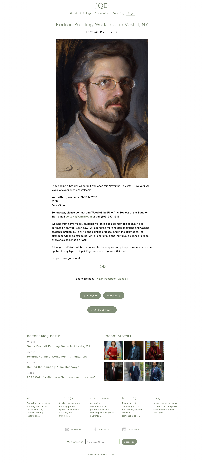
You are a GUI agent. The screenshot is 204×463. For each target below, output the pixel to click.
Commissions (102, 13)
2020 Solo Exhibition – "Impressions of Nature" (61, 377)
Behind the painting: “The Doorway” (53, 367)
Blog (130, 13)
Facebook (110, 278)
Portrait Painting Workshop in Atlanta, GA (57, 356)
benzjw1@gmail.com (79, 216)
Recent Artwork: (118, 336)
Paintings (85, 13)
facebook (104, 429)
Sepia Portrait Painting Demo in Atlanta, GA (58, 346)
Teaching (118, 13)
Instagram (133, 429)
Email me (76, 429)
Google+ (123, 278)
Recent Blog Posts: (43, 336)
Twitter (99, 278)
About (73, 13)
